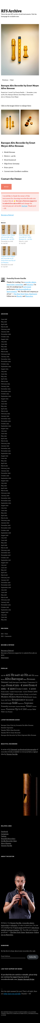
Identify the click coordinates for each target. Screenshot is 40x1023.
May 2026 (4, 322)
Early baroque (14, 682)
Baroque (10, 94)
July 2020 (4, 483)
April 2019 (4, 515)
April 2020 (4, 488)
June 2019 (4, 510)
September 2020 (6, 478)
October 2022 (5, 424)
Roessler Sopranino (7, 728)
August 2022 (4, 428)
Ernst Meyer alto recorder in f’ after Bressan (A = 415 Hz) (25, 237)
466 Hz (31, 675)
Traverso (10, 709)
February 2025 (5, 354)
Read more (33, 294)
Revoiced (29, 700)
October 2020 (5, 476)
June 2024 (4, 374)
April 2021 (4, 463)
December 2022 (5, 419)
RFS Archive (11, 11)
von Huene (8, 712)
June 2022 (4, 433)
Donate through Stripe (26, 979)
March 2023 (4, 411)
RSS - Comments (6, 636)
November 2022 (6, 421)
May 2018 (4, 543)
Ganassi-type (7, 694)
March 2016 (4, 597)
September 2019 (6, 503)
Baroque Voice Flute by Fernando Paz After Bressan (17, 725)
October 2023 (5, 394)
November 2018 (6, 528)
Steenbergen (12, 706)
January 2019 (5, 523)
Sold (14, 703)
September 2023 (6, 396)
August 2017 (4, 563)
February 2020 (5, 493)
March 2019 (4, 518)
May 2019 (4, 513)
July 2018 (4, 538)
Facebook (4, 832)
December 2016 (5, 582)
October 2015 (5, 607)
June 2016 (4, 592)
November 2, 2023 (32, 92)
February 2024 (5, 384)
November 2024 (6, 361)
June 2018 (4, 540)
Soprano (28, 703)
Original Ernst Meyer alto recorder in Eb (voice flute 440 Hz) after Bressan (8, 259)
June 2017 (4, 568)
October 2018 (5, 530)
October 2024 (5, 364)
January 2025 (5, 356)
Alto (6, 94)
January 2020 (5, 496)
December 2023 (5, 389)
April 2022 (4, 438)
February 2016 (5, 600)
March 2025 (4, 351)
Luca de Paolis (32, 694)
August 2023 (4, 399)
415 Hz (3, 94)
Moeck (19, 697)
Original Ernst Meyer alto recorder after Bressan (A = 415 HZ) (8, 237)
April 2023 (4, 409)
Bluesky (19, 296)
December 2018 (5, 525)
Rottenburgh (6, 703)
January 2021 (5, 471)
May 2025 (4, 346)
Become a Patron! (7, 215)
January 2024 (5, 386)
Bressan (16, 94)
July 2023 (4, 401)
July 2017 (4, 565)
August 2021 (4, 456)
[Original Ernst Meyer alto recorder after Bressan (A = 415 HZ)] (9, 229)
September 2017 (6, 560)
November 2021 (6, 451)
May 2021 (4, 461)
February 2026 (5, 329)
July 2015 (4, 615)
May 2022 (4, 436)
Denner (4, 682)
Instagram (5, 834)
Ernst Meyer (22, 94)
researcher (19, 285)
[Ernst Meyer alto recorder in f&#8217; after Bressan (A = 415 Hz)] (27, 229)
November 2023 (6, 391)
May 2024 (4, 376)
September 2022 (6, 426)
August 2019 (4, 505)
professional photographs (27, 750)
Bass (24, 679)
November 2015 (6, 605)
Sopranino (21, 703)
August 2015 (4, 612)
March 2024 (4, 381)
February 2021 (5, 468)
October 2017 (5, 558)
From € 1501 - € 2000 (25, 688)
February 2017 (5, 577)
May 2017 (4, 570)
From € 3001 (29, 94)
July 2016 (4, 590)
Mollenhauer (27, 697)
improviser (11, 285)
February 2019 (5, 520)
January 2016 (5, 602)
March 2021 (4, 466)
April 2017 (4, 572)
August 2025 (4, 339)
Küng (26, 694)
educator (30, 285)
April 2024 (4, 379)
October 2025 (5, 337)
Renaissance (18, 699)
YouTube (18, 1006)
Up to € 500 (21, 709)
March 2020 (4, 491)
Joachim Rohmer (19, 694)
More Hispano (6, 843)
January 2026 (5, 332)
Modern (5, 696)
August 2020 (4, 481)
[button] (10, 123)
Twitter (3, 836)
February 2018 (5, 550)
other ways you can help (12, 994)
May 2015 (4, 620)
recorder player (30, 282)
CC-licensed (13, 750)
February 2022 (5, 443)
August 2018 (4, 535)
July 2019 (4, 508)
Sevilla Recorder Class (9, 841)
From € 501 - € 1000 (17, 685)
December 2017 (5, 553)
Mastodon (29, 296)
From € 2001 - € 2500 (7, 692)
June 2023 (4, 404)
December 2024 (5, 359)
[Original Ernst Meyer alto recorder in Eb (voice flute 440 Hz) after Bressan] (9, 250)
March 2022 (4, 441)
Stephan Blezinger (20, 706)
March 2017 (4, 575)
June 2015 (4, 617)
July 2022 (4, 431)
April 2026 (4, 324)
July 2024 (4, 371)
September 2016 (6, 587)
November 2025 (6, 334)
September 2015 (6, 610)
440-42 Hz (21, 675)
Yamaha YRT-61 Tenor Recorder (11, 733)
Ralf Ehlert (8, 700)
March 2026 (4, 327)
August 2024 (4, 369)
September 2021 (6, 453)
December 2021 (5, 448)
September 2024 (6, 366)
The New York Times (21, 294)
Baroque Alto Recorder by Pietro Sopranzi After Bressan (18, 735)
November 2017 (6, 555)
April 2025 (4, 349)
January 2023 (5, 416)
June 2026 (4, 319)
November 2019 (6, 501)
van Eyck (29, 709)
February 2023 (5, 414)
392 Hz (3, 675)
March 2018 (4, 548)
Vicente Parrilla (19, 92)
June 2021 (4, 458)
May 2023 (4, 406)
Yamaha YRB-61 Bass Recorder (10, 730)
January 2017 (5, 580)
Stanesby (4, 706)
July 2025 (4, 342)
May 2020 (4, 486)
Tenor (29, 706)
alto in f (3, 97)
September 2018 (6, 533)
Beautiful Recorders (8, 839)
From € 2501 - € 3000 (20, 692)
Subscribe (32, 957)
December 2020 (5, 473)
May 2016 (4, 595)
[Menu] (3, 2)
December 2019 (5, 498)
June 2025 (4, 344)
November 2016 (6, 585)
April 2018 (4, 545)
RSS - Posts (4, 634)
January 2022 (5, 446)
